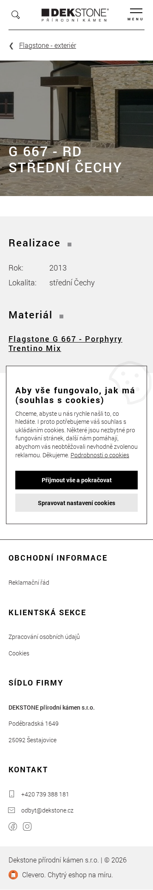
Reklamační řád (28, 582)
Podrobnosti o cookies (100, 455)
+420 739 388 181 (45, 794)
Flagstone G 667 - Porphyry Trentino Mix (65, 343)
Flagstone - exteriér (47, 45)
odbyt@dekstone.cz (47, 810)
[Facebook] (12, 827)
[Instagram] (27, 827)
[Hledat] (15, 15)
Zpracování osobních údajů (44, 637)
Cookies (18, 653)
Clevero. (34, 874)
